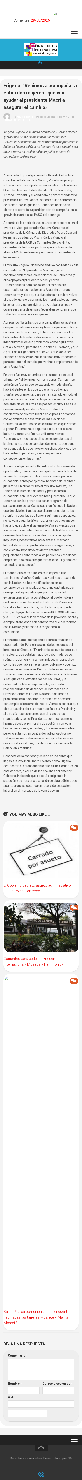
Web (11, 1397)
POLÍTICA (24, 120)
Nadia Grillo (26, 117)
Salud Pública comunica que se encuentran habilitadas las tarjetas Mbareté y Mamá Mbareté (37, 1317)
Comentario (18, 1355)
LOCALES (9, 120)
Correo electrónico (57, 1383)
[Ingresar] (40, 63)
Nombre (15, 1383)
